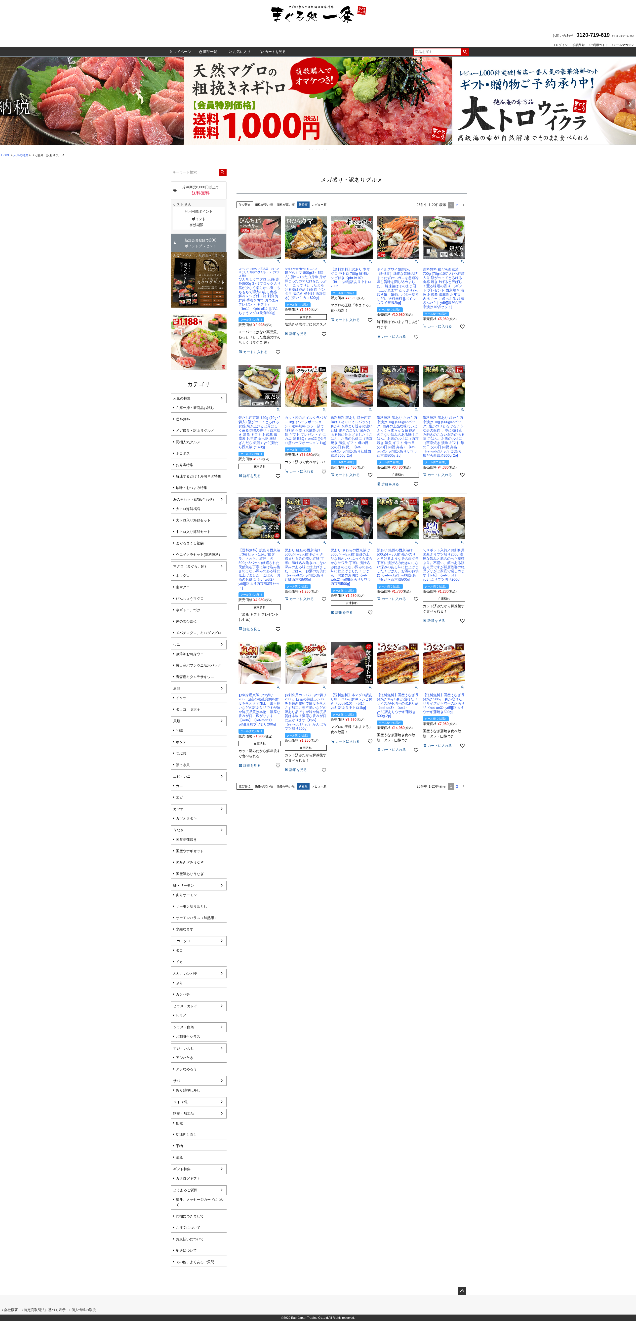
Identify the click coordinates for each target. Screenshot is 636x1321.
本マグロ (183, 576)
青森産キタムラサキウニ (195, 677)
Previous (6, 104)
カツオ (178, 809)
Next (630, 104)
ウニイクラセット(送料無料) (198, 555)
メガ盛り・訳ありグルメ (195, 431)
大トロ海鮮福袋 (188, 509)
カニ (179, 786)
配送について (186, 1250)
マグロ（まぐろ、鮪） (190, 566)
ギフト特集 (182, 1169)
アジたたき (184, 1058)
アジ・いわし (183, 1048)
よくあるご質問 (185, 1190)
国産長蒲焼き (186, 839)
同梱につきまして (190, 1216)
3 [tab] (316, 149)
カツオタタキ (186, 818)
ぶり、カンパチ (185, 973)
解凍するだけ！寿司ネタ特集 (198, 476)
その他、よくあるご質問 (195, 1262)
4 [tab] (320, 149)
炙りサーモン (186, 895)
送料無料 (183, 419)
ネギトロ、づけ (188, 610)
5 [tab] (323, 149)
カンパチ (183, 994)
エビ (179, 797)
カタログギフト (188, 1178)
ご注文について (188, 1228)
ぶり (179, 983)
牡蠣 (179, 730)
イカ (179, 962)
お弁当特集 (184, 465)
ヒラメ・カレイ (185, 1006)
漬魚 (179, 1157)
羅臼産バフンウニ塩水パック (198, 665)
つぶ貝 (181, 753)
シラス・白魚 (183, 1027)
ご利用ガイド (599, 45)
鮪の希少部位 (186, 621)
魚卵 (176, 688)
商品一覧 (210, 52)
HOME (5, 155)
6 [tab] (327, 149)
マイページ (182, 52)
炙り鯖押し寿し (188, 1090)
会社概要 (11, 1310)
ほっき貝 (183, 765)
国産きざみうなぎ (190, 862)
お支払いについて (190, 1239)
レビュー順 (319, 204)
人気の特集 (20, 155)
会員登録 (579, 45)
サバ (176, 1081)
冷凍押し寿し (186, 1134)
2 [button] (457, 205)
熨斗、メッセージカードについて (200, 1202)
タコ (179, 950)
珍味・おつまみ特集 (191, 488)
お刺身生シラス (188, 1037)
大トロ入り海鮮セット (193, 520)
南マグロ (183, 587)
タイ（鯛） (182, 1102)
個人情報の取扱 (84, 1310)
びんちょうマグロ (190, 598)
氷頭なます (184, 929)
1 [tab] (309, 149)
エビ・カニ (182, 776)
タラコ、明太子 (188, 709)
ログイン (562, 45)
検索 (465, 51)
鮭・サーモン (183, 885)
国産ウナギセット (190, 851)
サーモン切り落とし (191, 906)
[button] (463, 205)
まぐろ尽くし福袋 (190, 543)
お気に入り (241, 52)
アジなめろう (186, 1069)
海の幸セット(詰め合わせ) (193, 499)
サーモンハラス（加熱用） (197, 918)
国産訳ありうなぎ (190, 874)
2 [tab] (313, 149)
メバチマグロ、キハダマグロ (198, 633)
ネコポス (183, 453)
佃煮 (179, 1123)
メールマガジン (623, 45)
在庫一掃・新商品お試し (195, 408)
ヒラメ (181, 1015)
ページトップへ (462, 1291)
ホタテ (181, 742)
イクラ (181, 698)
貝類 (176, 721)
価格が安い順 (264, 204)
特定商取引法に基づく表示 (45, 1310)
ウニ (176, 644)
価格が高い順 (286, 204)
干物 (179, 1146)
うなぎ (178, 830)
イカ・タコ (182, 941)
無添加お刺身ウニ (190, 654)
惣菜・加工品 (183, 1114)
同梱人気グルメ (188, 442)
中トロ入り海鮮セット (193, 532)
